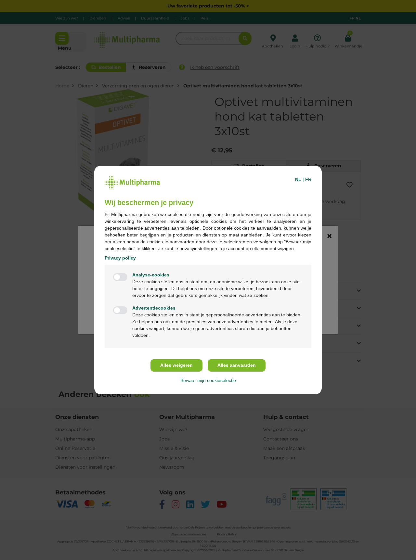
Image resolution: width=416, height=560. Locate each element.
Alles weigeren (176, 365)
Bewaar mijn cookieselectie (208, 380)
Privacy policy (120, 258)
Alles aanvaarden (236, 365)
